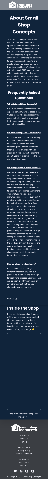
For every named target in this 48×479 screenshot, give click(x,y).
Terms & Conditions (24, 453)
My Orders (24, 462)
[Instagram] (26, 471)
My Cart (24, 465)
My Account (24, 459)
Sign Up (24, 441)
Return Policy (24, 447)
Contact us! (12, 299)
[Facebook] (21, 471)
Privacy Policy (24, 450)
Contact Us (24, 435)
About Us (24, 438)
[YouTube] (32, 471)
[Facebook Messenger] (15, 471)
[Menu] (39, 5)
